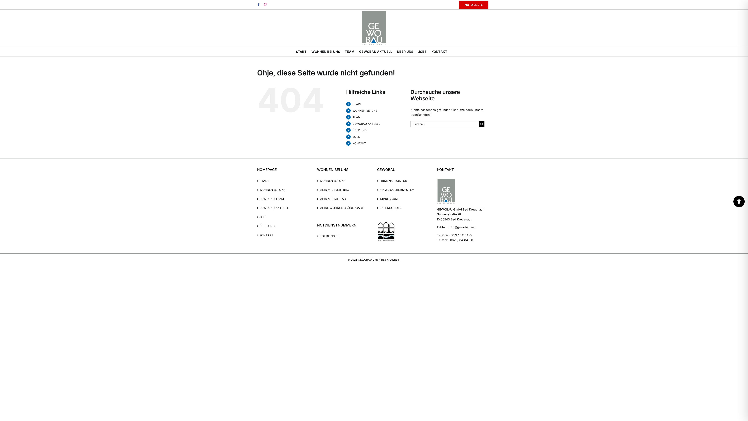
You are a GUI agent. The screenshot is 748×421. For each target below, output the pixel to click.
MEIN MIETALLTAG (332, 199)
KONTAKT (359, 143)
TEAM (357, 117)
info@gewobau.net (462, 227)
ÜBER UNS (360, 130)
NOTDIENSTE (329, 236)
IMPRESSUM (388, 199)
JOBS (356, 136)
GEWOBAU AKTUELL (366, 123)
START (357, 104)
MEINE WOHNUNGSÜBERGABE (341, 208)
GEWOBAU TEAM (271, 199)
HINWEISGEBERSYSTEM (397, 190)
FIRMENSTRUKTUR (393, 181)
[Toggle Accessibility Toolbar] (739, 201)
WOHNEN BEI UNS (365, 110)
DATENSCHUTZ (390, 208)
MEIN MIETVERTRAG (334, 190)
